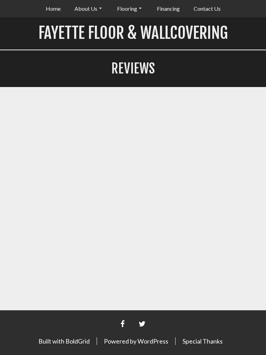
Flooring (127, 8)
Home (53, 8)
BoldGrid (77, 341)
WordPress (153, 341)
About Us (85, 8)
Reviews (133, 68)
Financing (168, 8)
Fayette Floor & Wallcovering (133, 33)
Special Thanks (203, 341)
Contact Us (207, 8)
